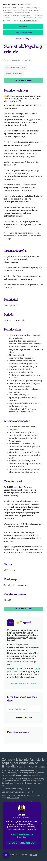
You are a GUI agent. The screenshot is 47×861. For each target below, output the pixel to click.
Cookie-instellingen (23, 39)
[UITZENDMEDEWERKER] (16, 69)
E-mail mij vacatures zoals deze (22, 698)
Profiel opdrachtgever (23, 683)
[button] (6, 855)
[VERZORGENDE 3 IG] (15, 75)
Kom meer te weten (28, 20)
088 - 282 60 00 (13, 798)
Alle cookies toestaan (22, 32)
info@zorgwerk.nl (36, 795)
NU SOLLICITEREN (23, 80)
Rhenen (28, 60)
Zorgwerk (33, 855)
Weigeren (23, 26)
